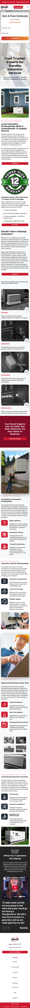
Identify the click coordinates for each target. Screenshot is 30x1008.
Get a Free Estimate (15, 952)
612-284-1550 (17, 947)
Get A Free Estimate (15, 438)
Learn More (15, 225)
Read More (15, 163)
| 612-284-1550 (8, 2)
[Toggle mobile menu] (27, 7)
